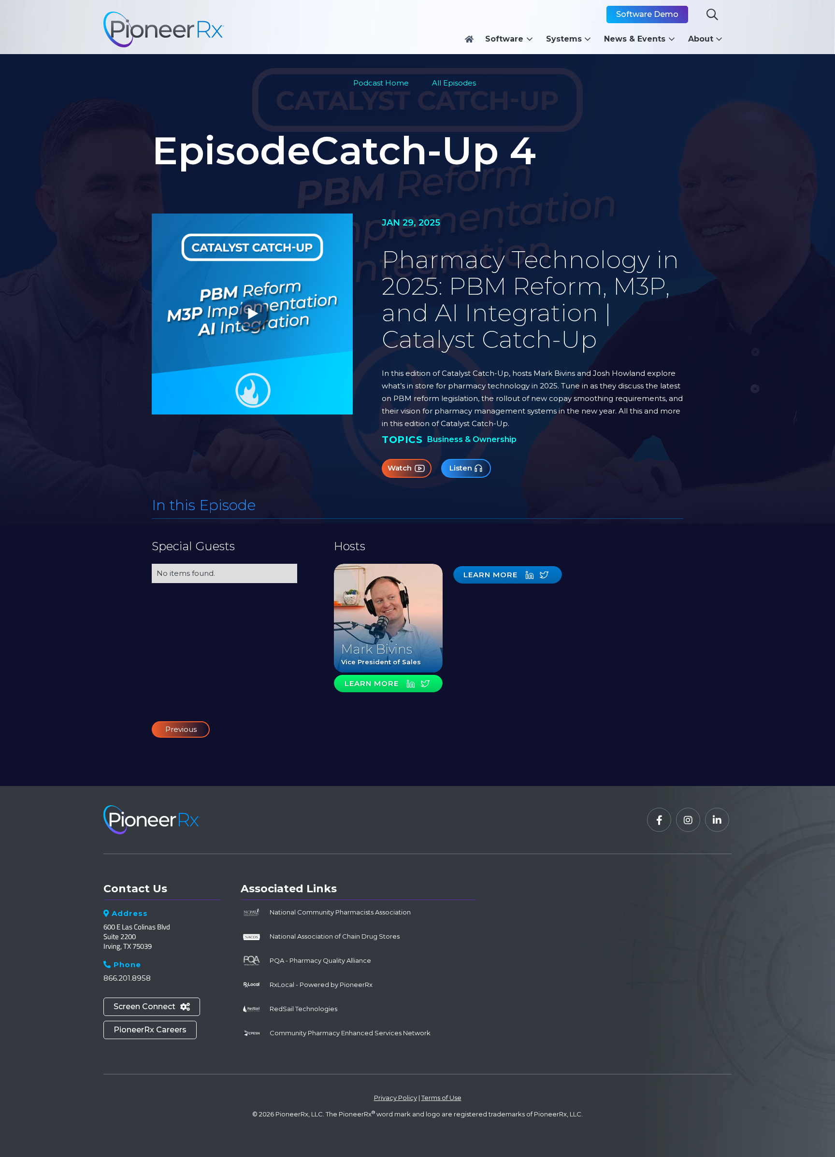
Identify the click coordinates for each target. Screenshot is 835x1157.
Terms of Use (441, 1097)
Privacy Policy (395, 1097)
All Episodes (454, 82)
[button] (511, 39)
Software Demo (647, 14)
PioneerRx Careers (150, 1029)
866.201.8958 (127, 978)
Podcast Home (381, 82)
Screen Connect (152, 1006)
